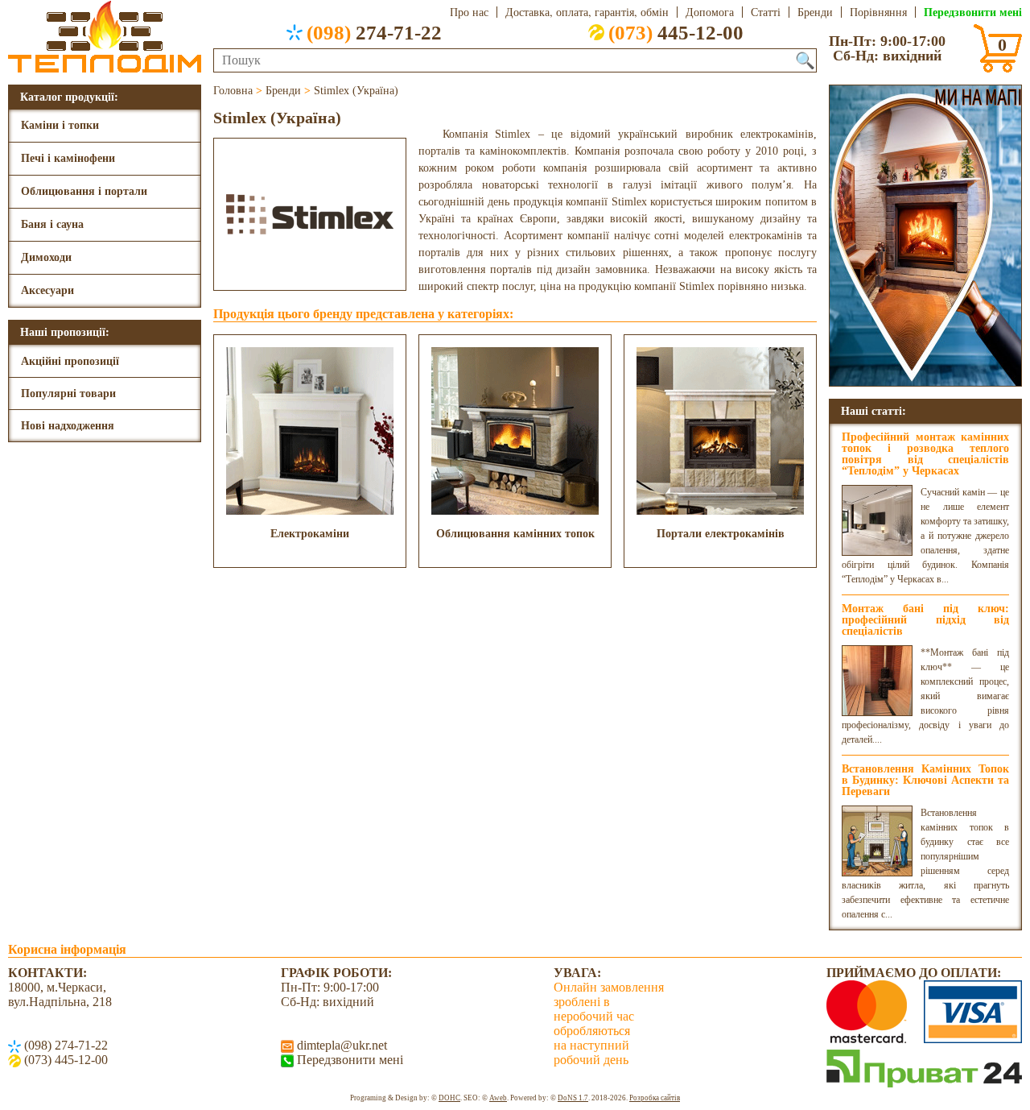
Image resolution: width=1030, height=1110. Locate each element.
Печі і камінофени (68, 158)
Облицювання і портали (84, 191)
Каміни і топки (60, 125)
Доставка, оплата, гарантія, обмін (587, 12)
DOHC (449, 1098)
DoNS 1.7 (573, 1098)
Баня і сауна (52, 224)
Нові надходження (67, 426)
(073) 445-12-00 (64, 1060)
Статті (766, 12)
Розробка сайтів (654, 1098)
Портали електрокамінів (721, 534)
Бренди (815, 12)
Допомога (710, 12)
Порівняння (878, 12)
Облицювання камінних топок (515, 534)
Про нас (469, 12)
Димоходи (46, 257)
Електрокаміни (309, 534)
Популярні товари (68, 393)
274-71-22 (374, 32)
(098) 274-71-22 (64, 1045)
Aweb (498, 1098)
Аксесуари (47, 290)
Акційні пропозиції (70, 361)
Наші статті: (873, 410)
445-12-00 (676, 32)
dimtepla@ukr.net (340, 1045)
